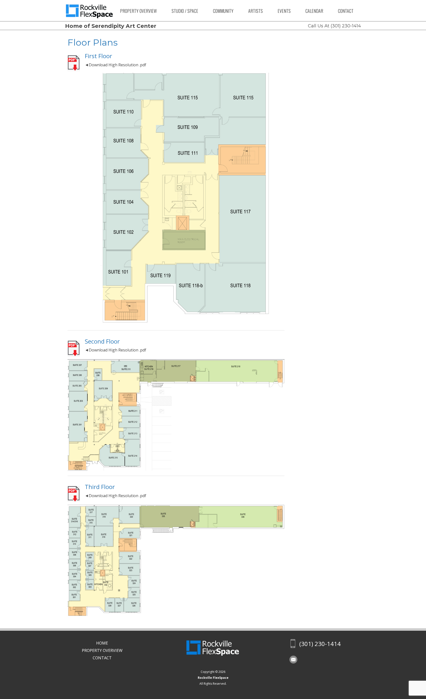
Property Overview (138, 11)
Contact (346, 11)
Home (102, 643)
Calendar (314, 11)
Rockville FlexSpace (213, 678)
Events (284, 11)
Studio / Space (185, 11)
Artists (255, 11)
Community (223, 11)
